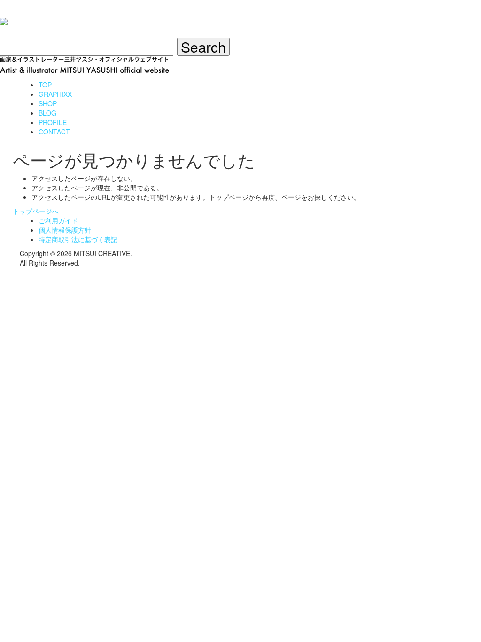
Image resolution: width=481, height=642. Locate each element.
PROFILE (53, 122)
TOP (45, 84)
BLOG (47, 112)
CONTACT (54, 131)
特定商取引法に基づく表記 (78, 239)
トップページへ (36, 211)
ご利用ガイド (58, 220)
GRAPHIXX (55, 94)
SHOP (48, 103)
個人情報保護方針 (65, 230)
